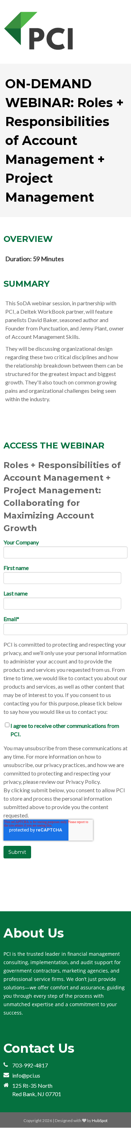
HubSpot (100, 1120)
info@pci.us (26, 1075)
